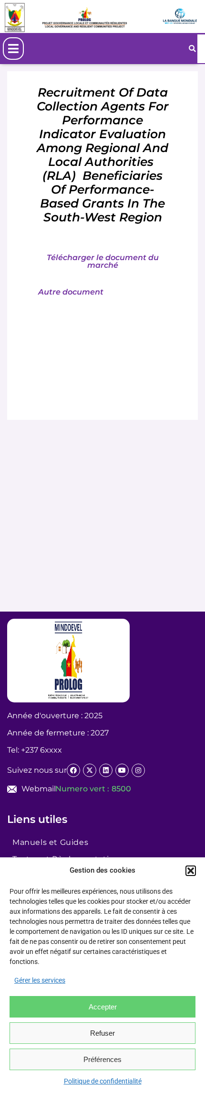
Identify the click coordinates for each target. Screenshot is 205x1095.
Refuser (102, 1033)
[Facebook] (73, 770)
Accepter (103, 1007)
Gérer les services (39, 980)
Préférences (102, 1059)
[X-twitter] (89, 770)
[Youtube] (122, 770)
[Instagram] (138, 770)
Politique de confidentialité (103, 1081)
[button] (190, 871)
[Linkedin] (106, 770)
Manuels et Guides (50, 842)
